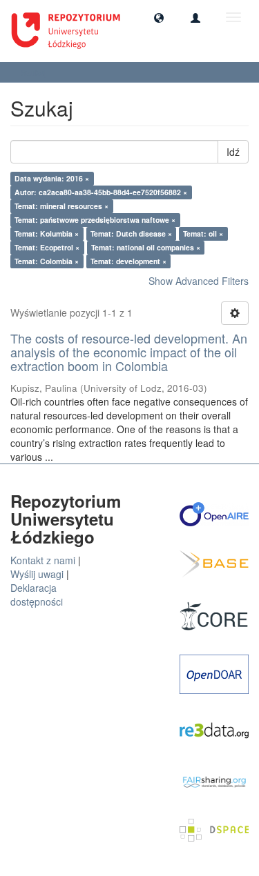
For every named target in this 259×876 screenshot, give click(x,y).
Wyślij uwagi (37, 574)
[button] (158, 17)
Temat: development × (128, 261)
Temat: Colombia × (47, 261)
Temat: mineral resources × (61, 206)
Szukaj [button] (34, 72)
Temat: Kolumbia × (47, 233)
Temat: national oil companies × (145, 247)
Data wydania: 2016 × (52, 178)
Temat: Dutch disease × (131, 233)
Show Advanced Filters (198, 281)
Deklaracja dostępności (36, 594)
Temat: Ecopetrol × (47, 247)
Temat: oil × (203, 233)
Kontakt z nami (42, 560)
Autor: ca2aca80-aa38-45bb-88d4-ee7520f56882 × (101, 192)
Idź (233, 152)
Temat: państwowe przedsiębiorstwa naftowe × (95, 220)
